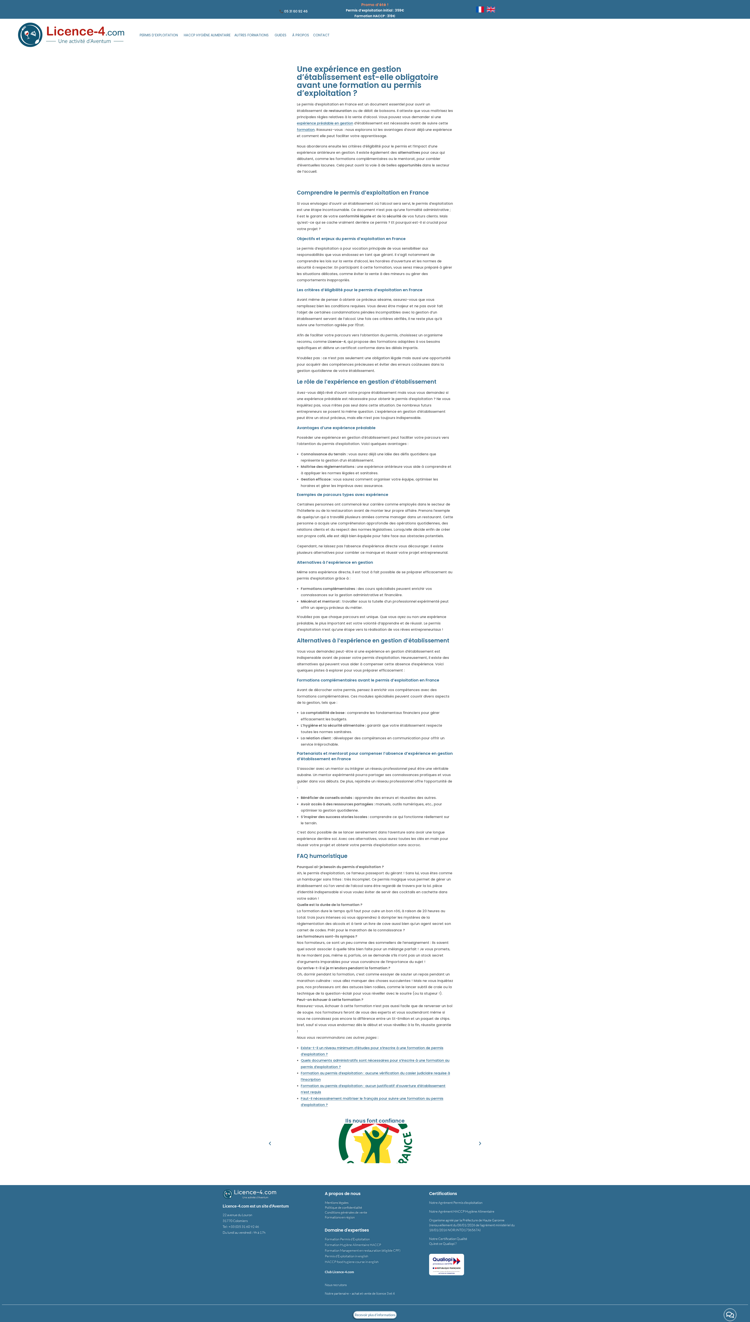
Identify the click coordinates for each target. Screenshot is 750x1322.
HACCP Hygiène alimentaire (207, 35)
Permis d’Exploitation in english (346, 1256)
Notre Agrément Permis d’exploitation (455, 1203)
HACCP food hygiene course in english (352, 1262)
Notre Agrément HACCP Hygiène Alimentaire (461, 1211)
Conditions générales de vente (346, 1212)
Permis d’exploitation (159, 35)
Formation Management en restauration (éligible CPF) (362, 1250)
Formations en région (340, 1217)
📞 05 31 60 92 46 (293, 11)
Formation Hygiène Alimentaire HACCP (353, 1245)
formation (306, 129)
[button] (160, 35)
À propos (300, 35)
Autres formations (251, 35)
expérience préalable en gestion (325, 123)
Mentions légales (336, 1203)
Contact (321, 35)
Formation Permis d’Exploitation (347, 1239)
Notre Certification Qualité (448, 1239)
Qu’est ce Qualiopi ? (442, 1244)
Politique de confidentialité (343, 1207)
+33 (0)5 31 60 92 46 (244, 1226)
